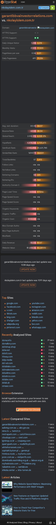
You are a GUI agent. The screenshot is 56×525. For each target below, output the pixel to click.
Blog (25, 522)
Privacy (32, 522)
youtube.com (38, 303)
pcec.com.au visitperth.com (16, 457)
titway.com (7, 356)
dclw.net (6, 350)
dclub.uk (6, 383)
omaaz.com (7, 386)
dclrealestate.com (10, 369)
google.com (12, 303)
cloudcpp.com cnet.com (14, 437)
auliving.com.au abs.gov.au (15, 428)
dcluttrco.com (8, 376)
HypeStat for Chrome (30, 409)
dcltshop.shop (9, 347)
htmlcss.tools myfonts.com (16, 454)
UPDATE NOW (28, 269)
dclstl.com (7, 353)
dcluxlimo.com (8, 373)
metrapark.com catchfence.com (18, 434)
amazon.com (38, 310)
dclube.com (7, 379)
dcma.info (6, 340)
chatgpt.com (13, 320)
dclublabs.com (8, 366)
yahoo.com (37, 320)
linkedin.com (37, 317)
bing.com (11, 317)
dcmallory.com (9, 343)
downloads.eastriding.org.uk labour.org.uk (22, 460)
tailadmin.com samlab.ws (15, 467)
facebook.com (13, 307)
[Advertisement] (28, 93)
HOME (23, 2)
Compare (45, 8)
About (39, 522)
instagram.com (39, 307)
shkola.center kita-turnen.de (16, 470)
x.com (9, 310)
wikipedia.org (13, 324)
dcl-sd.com (7, 363)
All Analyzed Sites (14, 522)
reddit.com (37, 313)
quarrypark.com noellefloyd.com (18, 444)
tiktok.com (12, 313)
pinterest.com (13, 327)
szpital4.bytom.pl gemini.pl (15, 450)
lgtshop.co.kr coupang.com (16, 441)
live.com (35, 324)
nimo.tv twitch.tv (11, 431)
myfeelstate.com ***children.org (18, 463)
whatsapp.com (39, 327)
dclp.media (7, 360)
